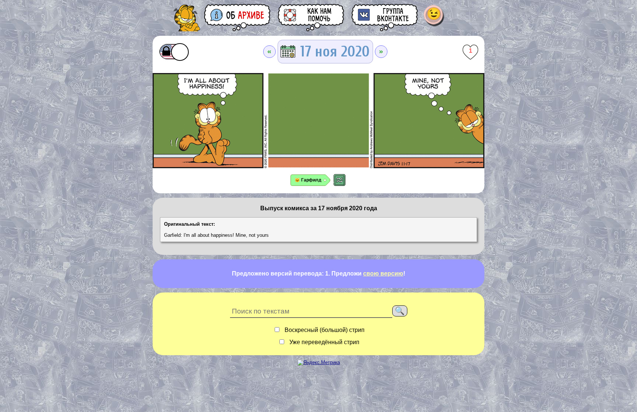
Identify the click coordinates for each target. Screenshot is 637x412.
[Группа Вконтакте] (385, 17)
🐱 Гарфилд (308, 180)
